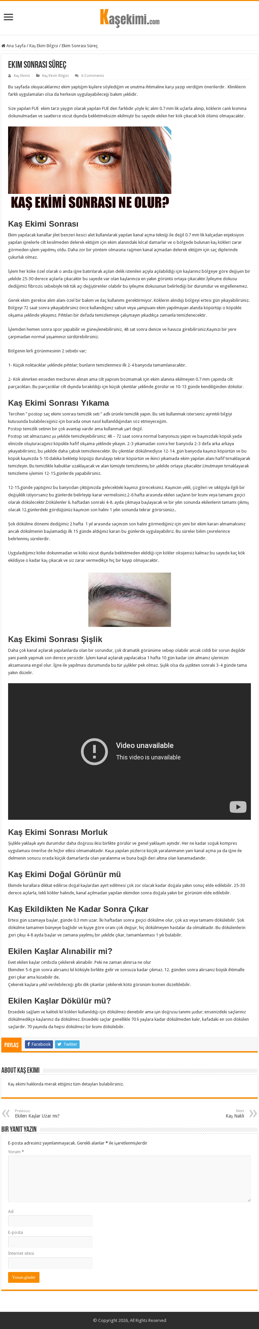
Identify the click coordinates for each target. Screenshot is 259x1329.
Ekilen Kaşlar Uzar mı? (37, 1114)
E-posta (15, 1232)
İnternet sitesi (21, 1253)
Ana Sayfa (15, 45)
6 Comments (92, 76)
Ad (10, 1211)
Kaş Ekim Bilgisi (43, 45)
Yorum (16, 1151)
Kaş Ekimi (22, 76)
